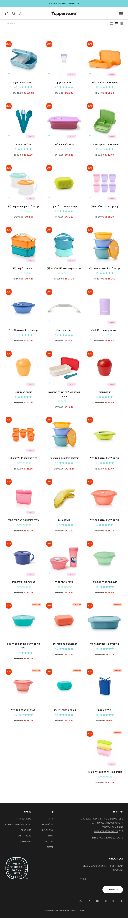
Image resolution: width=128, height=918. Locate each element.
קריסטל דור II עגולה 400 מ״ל (104, 458)
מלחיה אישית (104, 709)
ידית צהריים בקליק (64, 330)
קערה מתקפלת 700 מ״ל (23, 709)
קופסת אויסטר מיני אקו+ (64, 709)
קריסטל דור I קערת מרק (23, 581)
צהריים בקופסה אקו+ (23, 82)
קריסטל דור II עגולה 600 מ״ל (23, 330)
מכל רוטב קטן (64, 82)
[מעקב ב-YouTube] (97, 901)
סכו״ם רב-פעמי (23, 144)
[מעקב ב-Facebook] (121, 901)
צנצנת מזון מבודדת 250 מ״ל (105, 330)
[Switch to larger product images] (122, 24)
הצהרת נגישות (25, 841)
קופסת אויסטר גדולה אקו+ (64, 206)
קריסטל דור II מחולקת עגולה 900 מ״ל (23, 646)
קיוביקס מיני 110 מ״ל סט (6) (105, 206)
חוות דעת (49, 841)
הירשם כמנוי (112, 889)
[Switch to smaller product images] (116, 24)
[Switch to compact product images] (111, 24)
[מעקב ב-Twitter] (113, 901)
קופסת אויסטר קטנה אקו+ (64, 643)
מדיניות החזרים (24, 835)
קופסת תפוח (104, 392)
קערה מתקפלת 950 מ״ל (105, 581)
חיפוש (51, 835)
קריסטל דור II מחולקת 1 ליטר (104, 643)
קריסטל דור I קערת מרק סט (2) (23, 206)
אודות (51, 818)
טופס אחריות (48, 830)
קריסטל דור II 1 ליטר (64, 144)
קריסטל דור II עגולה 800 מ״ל (104, 519)
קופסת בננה (64, 519)
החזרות (50, 847)
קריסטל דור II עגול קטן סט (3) (64, 458)
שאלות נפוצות (47, 824)
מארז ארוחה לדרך (64, 581)
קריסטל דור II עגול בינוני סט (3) (104, 268)
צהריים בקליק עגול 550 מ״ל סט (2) (64, 268)
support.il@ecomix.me (106, 831)
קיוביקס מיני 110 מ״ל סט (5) (23, 458)
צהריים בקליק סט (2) (23, 268)
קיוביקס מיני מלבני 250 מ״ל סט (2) (104, 771)
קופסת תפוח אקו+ (23, 392)
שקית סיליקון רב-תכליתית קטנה (23, 519)
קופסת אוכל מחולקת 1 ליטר (104, 82)
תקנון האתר (26, 830)
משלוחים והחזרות (23, 818)
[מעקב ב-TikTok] (89, 901)
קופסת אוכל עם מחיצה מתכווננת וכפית (64, 394)
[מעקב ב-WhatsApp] (80, 901)
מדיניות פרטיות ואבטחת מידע (18, 824)
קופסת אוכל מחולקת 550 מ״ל (104, 144)
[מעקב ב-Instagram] (105, 901)
